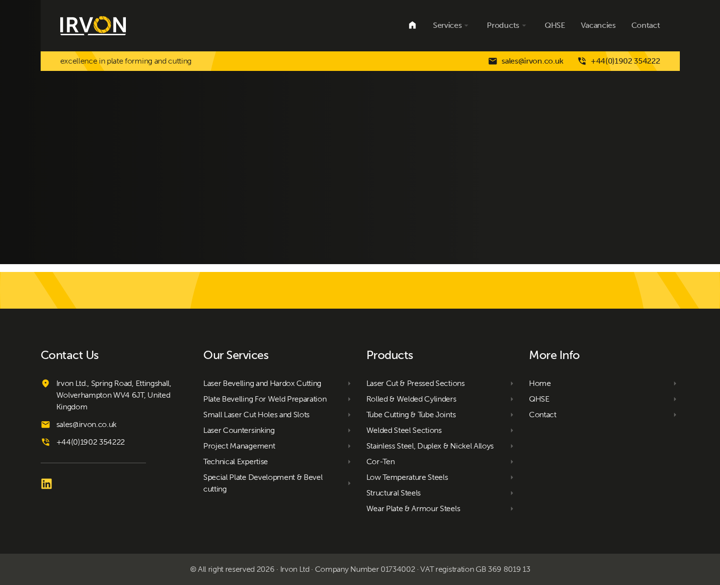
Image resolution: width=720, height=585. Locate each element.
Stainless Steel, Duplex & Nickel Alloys (430, 445)
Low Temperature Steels (407, 477)
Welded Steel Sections (404, 430)
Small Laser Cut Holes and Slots (256, 414)
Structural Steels (393, 492)
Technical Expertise (235, 461)
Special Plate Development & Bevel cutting (262, 483)
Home (412, 25)
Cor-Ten (380, 461)
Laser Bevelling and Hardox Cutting (262, 383)
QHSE (555, 25)
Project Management (239, 445)
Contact (645, 25)
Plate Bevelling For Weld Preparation (264, 399)
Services (447, 25)
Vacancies (598, 25)
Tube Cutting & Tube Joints (411, 414)
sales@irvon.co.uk (532, 61)
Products (503, 25)
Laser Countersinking (239, 430)
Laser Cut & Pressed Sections (415, 383)
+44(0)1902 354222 (625, 61)
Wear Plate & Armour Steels (413, 508)
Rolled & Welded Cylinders (411, 399)
